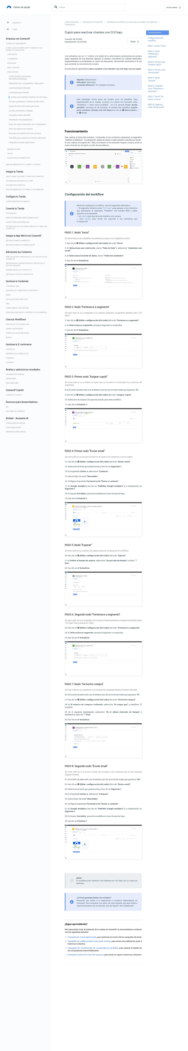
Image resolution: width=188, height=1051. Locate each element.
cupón (84, 216)
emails (87, 219)
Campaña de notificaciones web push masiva (89, 941)
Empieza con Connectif (93, 22)
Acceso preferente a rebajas (21, 111)
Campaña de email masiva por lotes (24, 106)
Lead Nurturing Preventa (19, 92)
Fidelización (70, 25)
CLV (86, 56)
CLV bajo (107, 208)
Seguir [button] (133, 41)
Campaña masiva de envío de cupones (86, 955)
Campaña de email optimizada (22, 142)
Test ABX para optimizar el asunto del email (27, 138)
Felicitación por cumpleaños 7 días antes (26, 83)
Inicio (15, 29)
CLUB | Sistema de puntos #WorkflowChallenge (20, 77)
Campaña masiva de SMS (19, 115)
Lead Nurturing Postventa (19, 88)
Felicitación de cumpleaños (20, 120)
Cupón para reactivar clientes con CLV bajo (29, 97)
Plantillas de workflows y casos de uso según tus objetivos (132, 22)
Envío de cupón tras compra (21, 129)
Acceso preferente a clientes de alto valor (26, 101)
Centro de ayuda (72, 22)
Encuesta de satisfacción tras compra (25, 133)
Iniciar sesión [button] (172, 7)
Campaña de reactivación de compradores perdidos (93, 948)
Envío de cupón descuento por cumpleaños (27, 124)
